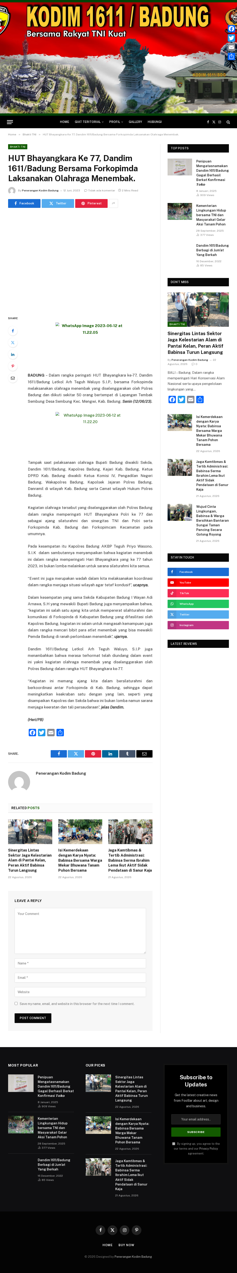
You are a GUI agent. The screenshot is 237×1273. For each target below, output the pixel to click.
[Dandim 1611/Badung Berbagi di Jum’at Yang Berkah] (180, 251)
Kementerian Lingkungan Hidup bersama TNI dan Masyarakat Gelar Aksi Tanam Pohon (211, 215)
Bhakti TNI (17, 146)
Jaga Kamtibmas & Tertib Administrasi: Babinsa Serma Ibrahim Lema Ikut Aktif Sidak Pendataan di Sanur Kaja (130, 860)
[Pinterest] (12, 366)
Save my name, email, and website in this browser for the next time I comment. (77, 1004)
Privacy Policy (208, 1148)
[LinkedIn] (12, 354)
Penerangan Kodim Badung (40, 190)
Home (64, 122)
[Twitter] (12, 342)
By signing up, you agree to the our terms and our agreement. (197, 1148)
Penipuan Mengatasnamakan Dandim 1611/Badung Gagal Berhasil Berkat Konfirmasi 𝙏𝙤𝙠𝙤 (212, 172)
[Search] (228, 122)
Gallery (135, 122)
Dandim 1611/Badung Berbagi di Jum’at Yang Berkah (212, 250)
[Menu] (10, 122)
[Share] (231, 56)
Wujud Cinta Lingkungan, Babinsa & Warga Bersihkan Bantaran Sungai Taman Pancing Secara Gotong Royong (212, 520)
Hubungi (155, 122)
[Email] (12, 378)
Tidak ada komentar (101, 190)
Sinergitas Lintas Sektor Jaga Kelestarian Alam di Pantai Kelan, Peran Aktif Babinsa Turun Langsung (30, 860)
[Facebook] (12, 330)
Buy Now (126, 1245)
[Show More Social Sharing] (113, 203)
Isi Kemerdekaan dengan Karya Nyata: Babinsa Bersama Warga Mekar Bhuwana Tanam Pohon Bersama (80, 860)
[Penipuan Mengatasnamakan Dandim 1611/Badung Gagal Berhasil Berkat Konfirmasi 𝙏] (180, 167)
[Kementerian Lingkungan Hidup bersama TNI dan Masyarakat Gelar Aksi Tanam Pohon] (180, 211)
